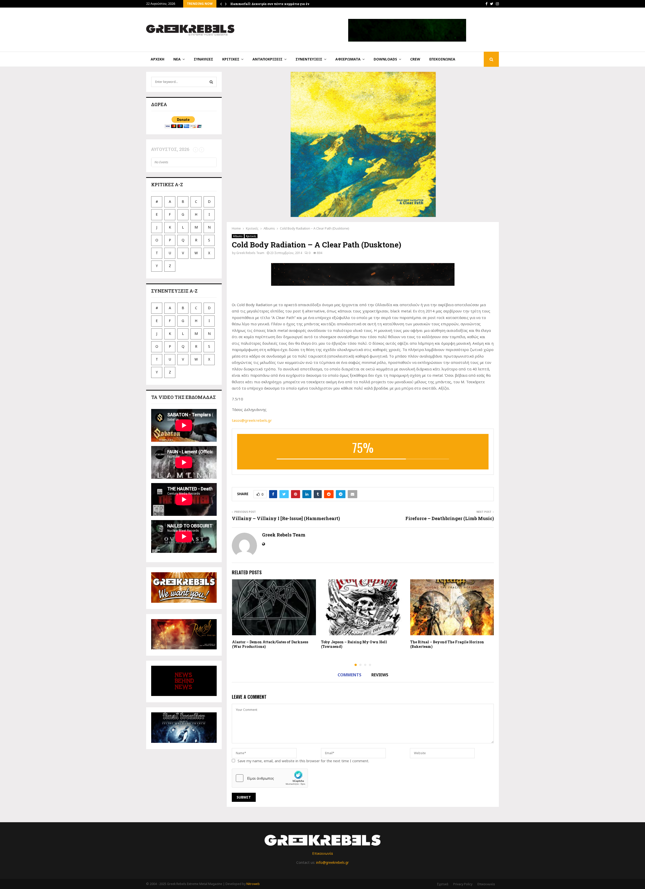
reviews (379, 675)
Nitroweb (253, 884)
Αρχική (157, 59)
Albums (238, 236)
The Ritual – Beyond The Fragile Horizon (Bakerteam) (447, 644)
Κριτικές (230, 59)
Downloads (385, 59)
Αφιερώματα (348, 59)
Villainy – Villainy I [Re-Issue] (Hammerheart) (286, 518)
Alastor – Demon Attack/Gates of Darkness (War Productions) (270, 644)
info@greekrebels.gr (332, 862)
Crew (415, 59)
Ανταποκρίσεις (267, 59)
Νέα (177, 59)
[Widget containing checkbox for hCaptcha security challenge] (270, 778)
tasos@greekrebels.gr (252, 420)
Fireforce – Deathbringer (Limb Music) (449, 518)
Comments (349, 675)
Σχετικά (442, 884)
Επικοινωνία (442, 59)
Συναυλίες (203, 59)
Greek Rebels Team (250, 253)
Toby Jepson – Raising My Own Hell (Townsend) (354, 644)
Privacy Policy (462, 884)
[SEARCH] (211, 82)
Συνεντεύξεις (309, 59)
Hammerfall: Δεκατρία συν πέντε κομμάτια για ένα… (272, 4)
